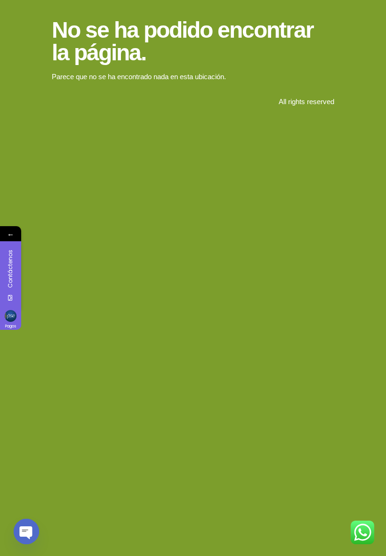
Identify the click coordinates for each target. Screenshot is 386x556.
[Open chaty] (26, 531)
